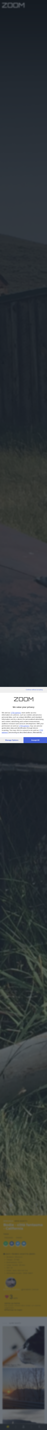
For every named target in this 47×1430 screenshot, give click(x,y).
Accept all (35, 740)
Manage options (11, 740)
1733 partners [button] (16, 713)
